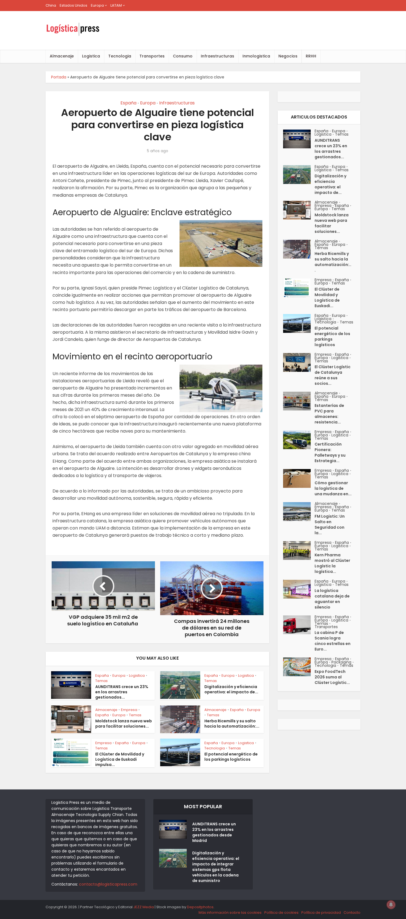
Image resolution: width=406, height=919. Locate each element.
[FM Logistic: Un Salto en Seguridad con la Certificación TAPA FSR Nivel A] (299, 511)
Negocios (287, 56)
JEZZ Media (144, 907)
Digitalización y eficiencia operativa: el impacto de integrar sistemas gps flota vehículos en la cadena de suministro (215, 866)
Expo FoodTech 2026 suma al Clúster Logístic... (332, 677)
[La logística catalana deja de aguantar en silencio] (299, 589)
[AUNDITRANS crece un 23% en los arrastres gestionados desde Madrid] (299, 139)
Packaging (341, 662)
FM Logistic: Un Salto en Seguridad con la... (330, 525)
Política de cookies (281, 912)
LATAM (116, 5)
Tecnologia (119, 56)
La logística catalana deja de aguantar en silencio (332, 599)
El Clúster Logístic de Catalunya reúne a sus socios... (332, 375)
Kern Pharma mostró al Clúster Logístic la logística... (332, 563)
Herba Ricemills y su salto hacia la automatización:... (231, 723)
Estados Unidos (73, 5)
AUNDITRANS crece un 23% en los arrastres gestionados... (121, 692)
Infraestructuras (217, 56)
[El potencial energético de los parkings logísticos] (299, 323)
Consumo (183, 56)
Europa (97, 5)
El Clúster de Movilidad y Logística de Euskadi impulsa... (119, 759)
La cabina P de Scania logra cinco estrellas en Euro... (332, 641)
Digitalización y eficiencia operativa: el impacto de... (231, 689)
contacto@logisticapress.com (108, 884)
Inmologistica (256, 56)
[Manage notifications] (391, 904)
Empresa (129, 709)
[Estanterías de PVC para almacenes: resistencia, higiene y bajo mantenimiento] (299, 401)
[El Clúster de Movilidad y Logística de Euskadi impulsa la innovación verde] (299, 287)
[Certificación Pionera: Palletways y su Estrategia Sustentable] (299, 439)
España (128, 103)
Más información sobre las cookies (230, 912)
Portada (58, 77)
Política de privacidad (321, 912)
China (51, 5)
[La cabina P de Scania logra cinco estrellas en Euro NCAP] (299, 624)
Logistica (91, 56)
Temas (101, 680)
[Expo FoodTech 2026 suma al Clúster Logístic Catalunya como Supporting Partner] (299, 666)
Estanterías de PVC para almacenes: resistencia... (329, 414)
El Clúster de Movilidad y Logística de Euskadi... (327, 297)
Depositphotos (200, 907)
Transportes (152, 56)
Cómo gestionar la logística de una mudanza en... (333, 488)
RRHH (311, 56)
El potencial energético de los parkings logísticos (231, 756)
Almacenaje (62, 56)
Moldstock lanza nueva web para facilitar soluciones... (123, 723)
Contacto (352, 912)
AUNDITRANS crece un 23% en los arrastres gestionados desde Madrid (214, 832)
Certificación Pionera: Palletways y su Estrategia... (330, 452)
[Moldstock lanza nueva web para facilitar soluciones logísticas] (299, 210)
